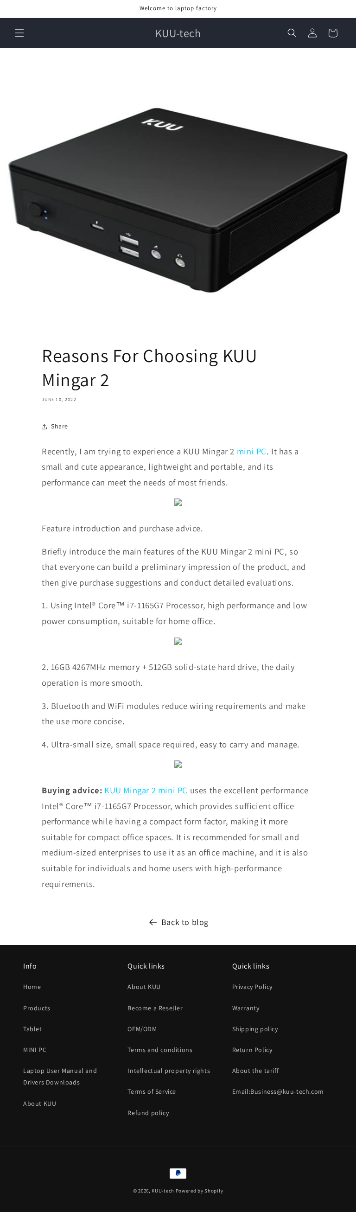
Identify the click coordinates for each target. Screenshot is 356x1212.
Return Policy (252, 1050)
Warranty (246, 1008)
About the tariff (255, 1070)
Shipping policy (255, 1029)
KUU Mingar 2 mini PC (146, 790)
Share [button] (59, 426)
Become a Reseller (155, 1008)
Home (32, 986)
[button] (19, 33)
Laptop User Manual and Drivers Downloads (60, 1076)
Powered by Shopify (199, 1190)
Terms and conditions (159, 1050)
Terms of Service (151, 1091)
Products (37, 1008)
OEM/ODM (142, 1029)
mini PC (252, 451)
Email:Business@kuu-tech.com (278, 1091)
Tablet (32, 1029)
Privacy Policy (252, 986)
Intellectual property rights (168, 1070)
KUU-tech (163, 1190)
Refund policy (148, 1113)
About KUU (39, 1103)
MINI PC (34, 1050)
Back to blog (185, 922)
